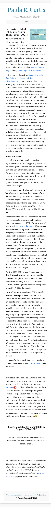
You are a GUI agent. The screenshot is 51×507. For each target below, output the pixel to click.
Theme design (11, 495)
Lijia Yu (20, 495)
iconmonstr (34, 495)
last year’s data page (25, 226)
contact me (35, 363)
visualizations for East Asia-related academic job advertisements (25, 78)
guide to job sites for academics (31, 70)
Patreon (9, 387)
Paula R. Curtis (26, 10)
